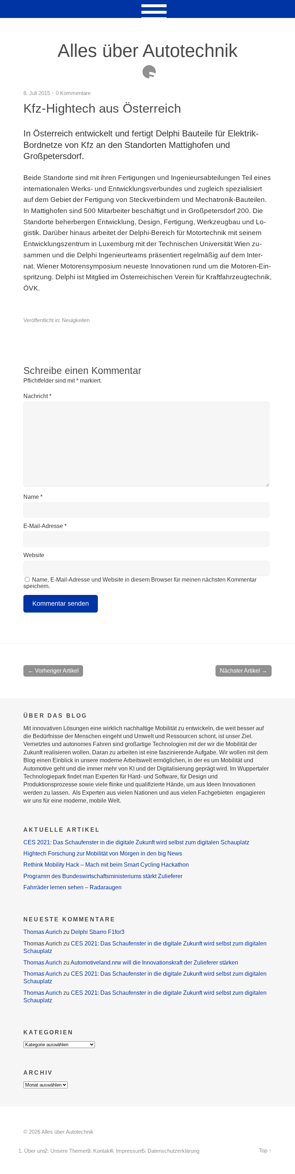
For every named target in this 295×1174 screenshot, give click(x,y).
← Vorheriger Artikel (53, 671)
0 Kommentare (73, 93)
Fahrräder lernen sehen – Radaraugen (72, 887)
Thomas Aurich (42, 932)
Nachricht (37, 396)
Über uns (35, 1151)
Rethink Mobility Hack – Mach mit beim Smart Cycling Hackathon (106, 865)
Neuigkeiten (76, 320)
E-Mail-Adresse (45, 526)
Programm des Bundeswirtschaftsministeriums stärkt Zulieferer (102, 876)
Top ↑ (265, 1150)
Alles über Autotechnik (148, 50)
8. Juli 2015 (36, 93)
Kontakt (102, 1151)
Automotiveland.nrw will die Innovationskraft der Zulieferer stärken (154, 962)
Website (33, 555)
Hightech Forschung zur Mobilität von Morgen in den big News (102, 853)
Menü (147, 9)
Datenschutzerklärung (173, 1151)
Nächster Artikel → (243, 671)
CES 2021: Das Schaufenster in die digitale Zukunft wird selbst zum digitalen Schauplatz (136, 842)
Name (32, 497)
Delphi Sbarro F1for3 (97, 932)
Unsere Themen (69, 1151)
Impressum (129, 1151)
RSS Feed (149, 71)
